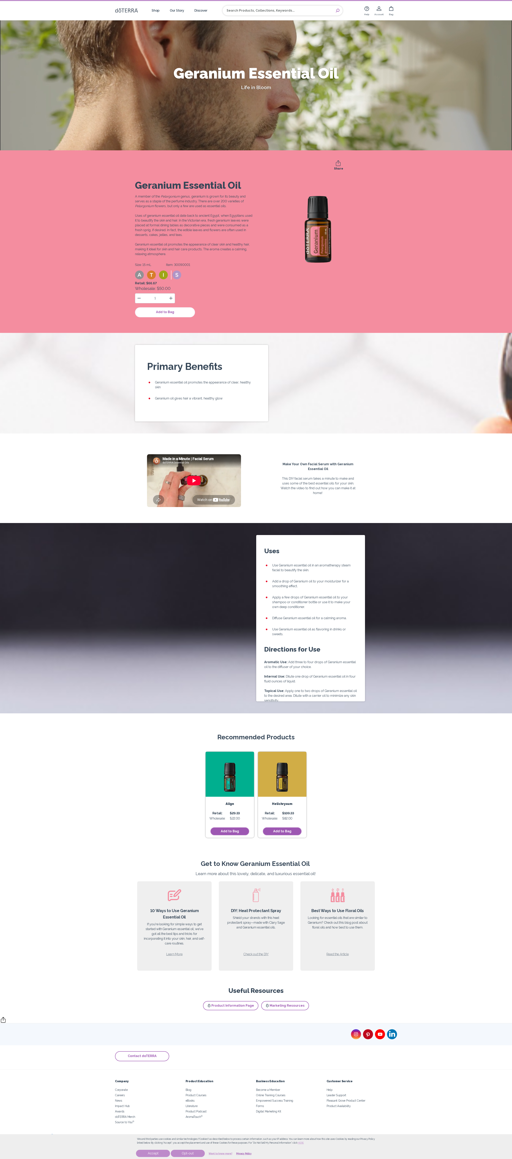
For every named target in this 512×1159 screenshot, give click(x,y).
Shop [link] (155, 10)
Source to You (124, 1122)
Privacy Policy (244, 1153)
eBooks (190, 1100)
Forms (260, 1106)
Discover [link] (200, 10)
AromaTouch (194, 1116)
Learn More (174, 954)
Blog (188, 1089)
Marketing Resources (287, 1005)
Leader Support (336, 1095)
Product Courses (196, 1095)
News (118, 1100)
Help (330, 1089)
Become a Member (268, 1089)
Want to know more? (220, 1153)
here (301, 1142)
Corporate (121, 1089)
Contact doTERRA (142, 1056)
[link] (367, 10)
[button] (139, 275)
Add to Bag (165, 312)
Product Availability (339, 1106)
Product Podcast (196, 1111)
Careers (120, 1095)
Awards (119, 1111)
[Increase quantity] (171, 298)
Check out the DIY (256, 954)
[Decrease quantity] (139, 298)
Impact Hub (122, 1106)
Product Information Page (232, 1005)
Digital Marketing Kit (268, 1111)
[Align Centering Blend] (230, 774)
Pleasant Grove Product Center (346, 1100)
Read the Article (337, 954)
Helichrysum (282, 804)
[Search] (338, 11)
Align (230, 804)
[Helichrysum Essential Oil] (282, 774)
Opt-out (188, 1153)
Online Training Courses (270, 1095)
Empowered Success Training (274, 1100)
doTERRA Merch (125, 1116)
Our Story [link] (177, 10)
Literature (192, 1106)
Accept (153, 1153)
